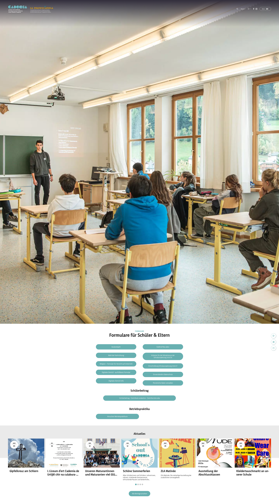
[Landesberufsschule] (41, 9)
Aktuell (243, 9)
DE (248, 9)
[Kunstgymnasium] (17, 9)
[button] (116, 355)
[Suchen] (237, 9)
